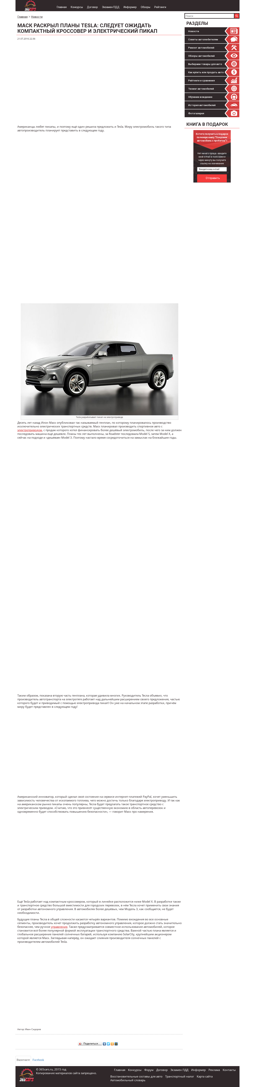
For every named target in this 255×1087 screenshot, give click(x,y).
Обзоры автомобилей (201, 55)
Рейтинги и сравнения (201, 80)
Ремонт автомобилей (201, 47)
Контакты (229, 1070)
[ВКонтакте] (104, 1042)
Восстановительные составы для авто (136, 1076)
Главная (62, 7)
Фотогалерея (196, 113)
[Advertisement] (212, 240)
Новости (193, 31)
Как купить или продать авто (206, 72)
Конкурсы (77, 7)
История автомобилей (202, 105)
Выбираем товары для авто (205, 64)
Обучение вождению (200, 97)
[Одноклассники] (112, 1042)
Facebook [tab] (38, 1059)
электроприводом (29, 430)
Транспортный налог (179, 1076)
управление (59, 927)
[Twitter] (108, 1042)
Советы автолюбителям (203, 39)
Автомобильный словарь (127, 1080)
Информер (130, 7)
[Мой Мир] (116, 1042)
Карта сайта (205, 1076)
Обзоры (145, 7)
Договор (92, 7)
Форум (148, 1070)
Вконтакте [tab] (23, 1059)
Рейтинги (160, 7)
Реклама (214, 1070)
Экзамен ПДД (110, 7)
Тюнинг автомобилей (201, 88)
